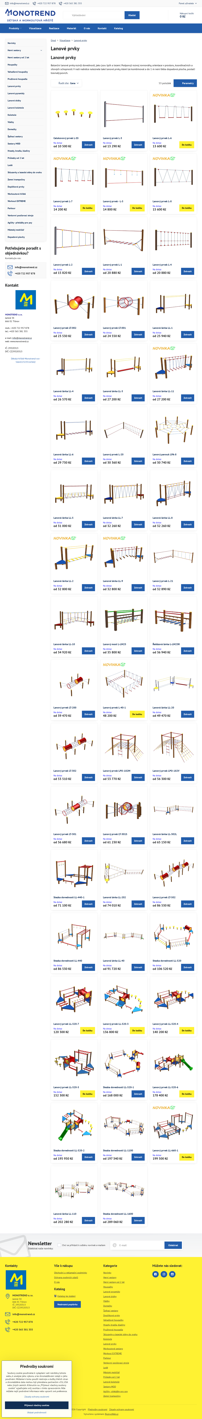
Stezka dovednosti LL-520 (167, 960)
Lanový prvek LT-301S (115, 834)
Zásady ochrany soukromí (121, 1409)
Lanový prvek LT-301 (64, 834)
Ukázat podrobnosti (36, 1412)
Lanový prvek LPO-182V (166, 770)
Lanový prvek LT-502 (164, 897)
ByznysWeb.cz (111, 1414)
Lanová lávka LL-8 (163, 517)
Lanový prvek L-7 (62, 201)
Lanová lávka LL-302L (165, 834)
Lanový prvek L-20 (113, 454)
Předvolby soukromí (97, 1409)
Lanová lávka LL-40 (113, 960)
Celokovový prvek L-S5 (66, 138)
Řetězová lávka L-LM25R (166, 644)
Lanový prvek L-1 (112, 264)
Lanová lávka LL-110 (64, 1213)
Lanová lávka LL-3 (113, 391)
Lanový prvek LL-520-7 (66, 1023)
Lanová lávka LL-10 (64, 644)
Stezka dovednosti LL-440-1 (68, 897)
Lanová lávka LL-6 (63, 454)
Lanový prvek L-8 (162, 201)
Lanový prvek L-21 (163, 581)
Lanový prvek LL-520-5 (66, 1087)
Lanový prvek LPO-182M (116, 770)
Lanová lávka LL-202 (114, 897)
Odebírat (173, 1245)
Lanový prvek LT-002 (64, 327)
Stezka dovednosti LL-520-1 (118, 1087)
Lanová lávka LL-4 (63, 391)
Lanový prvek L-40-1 (114, 707)
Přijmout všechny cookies (36, 1405)
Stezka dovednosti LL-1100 (118, 1150)
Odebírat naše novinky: (40, 1248)
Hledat (132, 15)
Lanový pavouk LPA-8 (164, 454)
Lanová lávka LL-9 (113, 581)
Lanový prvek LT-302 (64, 770)
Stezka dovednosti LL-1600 (118, 1213)
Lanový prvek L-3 (112, 138)
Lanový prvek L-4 (162, 264)
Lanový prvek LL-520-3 (116, 1023)
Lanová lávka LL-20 (163, 707)
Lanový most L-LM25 (114, 644)
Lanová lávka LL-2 (63, 581)
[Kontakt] (25, 300)
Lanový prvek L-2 (62, 264)
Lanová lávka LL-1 (163, 327)
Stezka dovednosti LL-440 (67, 960)
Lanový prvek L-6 (162, 138)
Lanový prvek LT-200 (64, 707)
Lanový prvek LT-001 (114, 327)
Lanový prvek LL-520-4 (165, 1023)
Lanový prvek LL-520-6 (165, 1087)
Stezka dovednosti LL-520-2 (68, 1150)
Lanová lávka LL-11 (163, 391)
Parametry (188, 83)
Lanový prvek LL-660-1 (165, 1150)
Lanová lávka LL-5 (63, 517)
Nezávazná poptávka (67, 1304)
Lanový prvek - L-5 (113, 201)
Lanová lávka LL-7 (113, 517)
